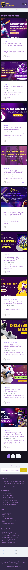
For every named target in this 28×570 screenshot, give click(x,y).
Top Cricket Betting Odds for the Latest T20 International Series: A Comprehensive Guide (14, 434)
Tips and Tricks (14, 299)
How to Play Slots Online (8, 493)
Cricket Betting (7, 41)
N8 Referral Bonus (6, 513)
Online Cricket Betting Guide (9, 534)
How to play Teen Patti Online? (9, 500)
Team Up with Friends (7, 518)
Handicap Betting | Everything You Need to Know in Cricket (13, 172)
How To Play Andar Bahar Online (10, 502)
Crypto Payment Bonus (8, 523)
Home (2, 10)
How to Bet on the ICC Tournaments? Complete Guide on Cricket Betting (14, 258)
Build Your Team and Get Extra (9, 520)
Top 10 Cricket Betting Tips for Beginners (13, 87)
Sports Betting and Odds (8, 542)
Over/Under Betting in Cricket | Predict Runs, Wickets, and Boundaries (14, 214)
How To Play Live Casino (8, 506)
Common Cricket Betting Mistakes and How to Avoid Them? (12, 346)
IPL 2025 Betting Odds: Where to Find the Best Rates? (13, 129)
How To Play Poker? (7, 495)
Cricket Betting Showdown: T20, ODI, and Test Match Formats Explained (14, 45)
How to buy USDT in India (10, 525)
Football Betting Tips (7, 541)
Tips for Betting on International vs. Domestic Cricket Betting (14, 302)
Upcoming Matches (7, 532)
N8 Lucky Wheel (6, 516)
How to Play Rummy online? (9, 497)
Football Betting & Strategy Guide (10, 535)
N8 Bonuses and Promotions (9, 522)
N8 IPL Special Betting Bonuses (10, 515)
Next (18, 456)
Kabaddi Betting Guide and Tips (10, 537)
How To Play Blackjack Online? (9, 499)
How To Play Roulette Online (9, 504)
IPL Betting (6, 125)
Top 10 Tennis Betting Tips (8, 539)
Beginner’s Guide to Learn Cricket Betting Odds (12, 390)
